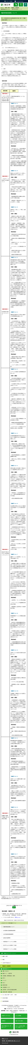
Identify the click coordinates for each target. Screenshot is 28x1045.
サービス (4, 980)
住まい (4, 982)
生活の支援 (5, 998)
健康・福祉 (7, 7)
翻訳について (5, 1038)
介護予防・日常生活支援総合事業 (10, 989)
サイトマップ (5, 1043)
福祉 (4, 959)
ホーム (2, 7)
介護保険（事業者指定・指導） (9, 975)
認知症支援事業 (6, 937)
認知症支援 (5, 985)
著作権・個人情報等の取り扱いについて (11, 1040)
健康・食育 (5, 956)
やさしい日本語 (9, 1)
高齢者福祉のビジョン (5, 9)
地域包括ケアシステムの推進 (9, 941)
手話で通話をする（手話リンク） (6, 1026)
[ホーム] (5, 5)
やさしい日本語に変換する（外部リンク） (20, 1026)
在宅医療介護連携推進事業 (9, 930)
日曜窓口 (4, 1020)
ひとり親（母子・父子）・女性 (10, 994)
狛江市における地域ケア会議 (9, 945)
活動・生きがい (6, 971)
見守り (4, 978)
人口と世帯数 (18, 1015)
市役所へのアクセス (6, 1015)
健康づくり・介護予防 (7, 973)
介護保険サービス (6, 987)
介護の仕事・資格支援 (7, 992)
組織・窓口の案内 (19, 1020)
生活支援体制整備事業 (8, 934)
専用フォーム (17, 917)
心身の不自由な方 (7, 962)
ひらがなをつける (19, 1)
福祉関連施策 (6, 1001)
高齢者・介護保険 (15, 7)
